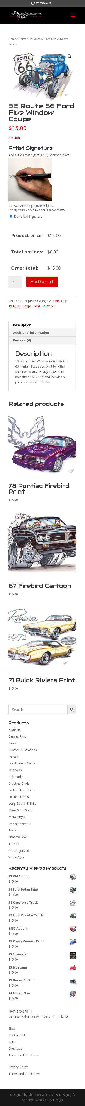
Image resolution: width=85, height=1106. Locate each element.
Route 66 (48, 306)
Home (12, 39)
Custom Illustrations (22, 750)
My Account (16, 1035)
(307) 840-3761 (19, 1011)
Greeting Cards (18, 783)
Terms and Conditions (24, 1055)
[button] (69, 56)
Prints (22, 39)
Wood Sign (16, 857)
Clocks (13, 743)
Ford (36, 306)
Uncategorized (18, 850)
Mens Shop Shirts (20, 810)
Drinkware (15, 770)
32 (19, 306)
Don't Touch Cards (21, 763)
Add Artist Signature (34, 206)
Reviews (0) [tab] (22, 340)
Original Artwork (19, 824)
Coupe (27, 306)
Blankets (14, 730)
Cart (11, 1042)
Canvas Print (17, 736)
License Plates (18, 797)
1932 (11, 306)
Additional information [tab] (31, 333)
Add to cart (42, 281)
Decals (13, 757)
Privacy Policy (18, 1067)
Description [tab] (22, 325)
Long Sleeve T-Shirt (22, 803)
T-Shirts (13, 844)
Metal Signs (16, 817)
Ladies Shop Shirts (21, 790)
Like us (64, 1016)
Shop (12, 1028)
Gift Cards (15, 777)
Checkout (15, 1048)
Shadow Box (17, 837)
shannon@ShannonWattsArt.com (31, 1016)
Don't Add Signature (28, 216)
